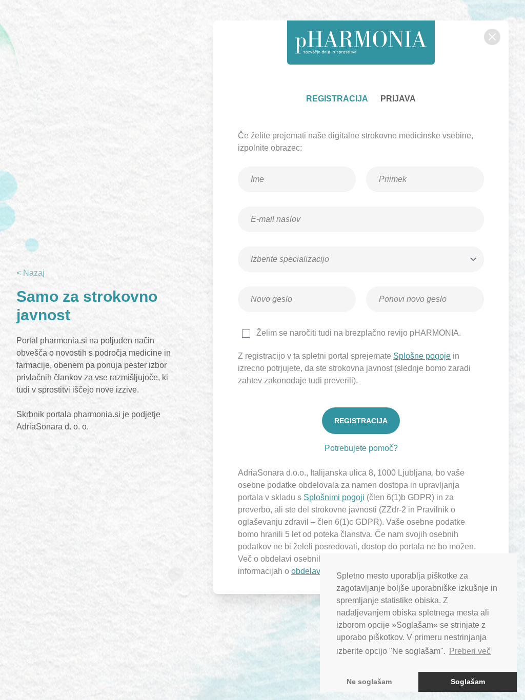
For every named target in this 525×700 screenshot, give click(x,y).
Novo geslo (272, 283)
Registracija (337, 98)
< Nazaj (30, 273)
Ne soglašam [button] (369, 681)
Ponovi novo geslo (410, 283)
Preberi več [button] (470, 651)
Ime (261, 163)
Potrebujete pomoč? (361, 448)
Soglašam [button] (468, 681)
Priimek (395, 163)
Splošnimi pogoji (334, 497)
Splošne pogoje (422, 356)
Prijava (398, 98)
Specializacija (275, 243)
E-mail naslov (275, 203)
